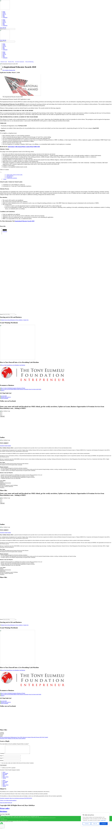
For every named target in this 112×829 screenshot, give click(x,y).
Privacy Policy (6, 776)
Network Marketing (29, 61)
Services (4, 13)
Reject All (95, 823)
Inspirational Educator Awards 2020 (24, 221)
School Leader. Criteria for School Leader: (15, 174)
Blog (4, 15)
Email (1, 758)
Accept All (104, 823)
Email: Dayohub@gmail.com (6, 802)
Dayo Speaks (5, 773)
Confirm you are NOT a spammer (8, 767)
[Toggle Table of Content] (1, 172)
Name (1, 755)
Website (1, 760)
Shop (4, 16)
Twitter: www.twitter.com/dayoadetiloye (8, 800)
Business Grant (4, 61)
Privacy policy (5, 808)
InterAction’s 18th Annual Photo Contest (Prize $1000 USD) (24, 146)
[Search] (15, 314)
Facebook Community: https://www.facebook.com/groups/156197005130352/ (16, 798)
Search (1, 28)
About (4, 772)
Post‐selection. (9, 176)
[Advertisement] (39, 254)
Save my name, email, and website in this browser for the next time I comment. (18, 763)
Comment (2, 753)
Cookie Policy (103, 820)
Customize (87, 823)
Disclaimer (5, 774)
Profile (4, 12)
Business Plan (11, 61)
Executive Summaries (19, 61)
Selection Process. (10, 175)
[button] (56, 732)
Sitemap (4, 778)
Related (5, 179)
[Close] (108, 814)
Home (4, 11)
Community (5, 17)
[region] (95, 819)
